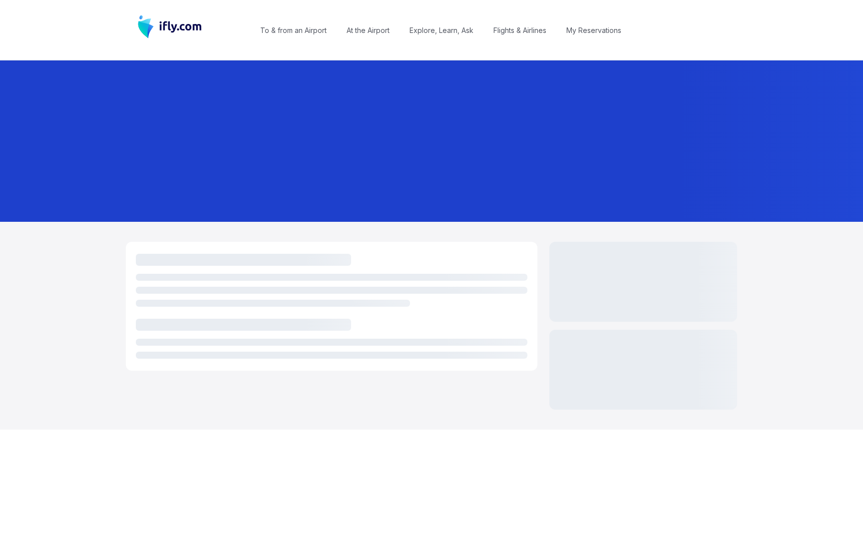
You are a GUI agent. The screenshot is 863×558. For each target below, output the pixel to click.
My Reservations (593, 30)
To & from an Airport (293, 30)
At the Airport (368, 30)
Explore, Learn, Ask (441, 30)
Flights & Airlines (519, 30)
